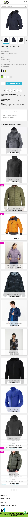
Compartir (7, 90)
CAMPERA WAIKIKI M (14, 237)
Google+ (14, 90)
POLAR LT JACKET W (14, 179)
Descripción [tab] (7, 112)
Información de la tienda (8, 505)
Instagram (15, 490)
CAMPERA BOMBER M (14, 474)
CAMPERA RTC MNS (14, 381)
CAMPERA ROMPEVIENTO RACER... (14, 323)
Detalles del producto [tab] (17, 112)
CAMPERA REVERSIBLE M (14, 208)
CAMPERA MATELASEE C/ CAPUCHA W (14, 265)
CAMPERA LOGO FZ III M (14, 438)
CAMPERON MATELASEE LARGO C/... (14, 445)
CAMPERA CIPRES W (14, 352)
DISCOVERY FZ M (14, 409)
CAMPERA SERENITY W (14, 442)
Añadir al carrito (13, 83)
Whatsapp (20, 90)
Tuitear (10, 90)
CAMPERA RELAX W (14, 478)
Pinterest (17, 90)
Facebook (12, 490)
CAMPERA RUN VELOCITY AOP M (14, 294)
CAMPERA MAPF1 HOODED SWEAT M (14, 481)
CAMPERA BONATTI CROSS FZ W (14, 150)
